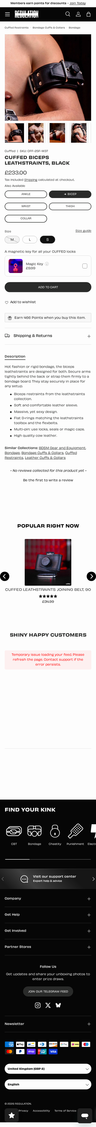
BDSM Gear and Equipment (62, 448)
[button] (88, 14)
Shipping (30, 180)
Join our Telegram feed (48, 991)
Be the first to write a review (48, 480)
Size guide (83, 231)
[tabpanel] (48, 402)
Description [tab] (15, 356)
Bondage (74, 28)
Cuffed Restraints (17, 28)
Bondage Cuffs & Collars (49, 28)
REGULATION (23, 1104)
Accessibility (41, 1111)
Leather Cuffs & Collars (45, 458)
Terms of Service (65, 1111)
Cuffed (10, 151)
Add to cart (48, 287)
